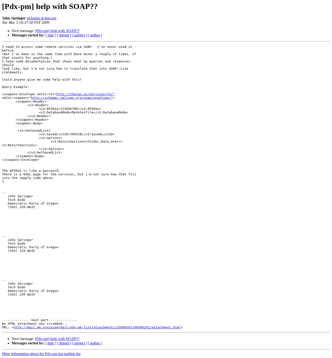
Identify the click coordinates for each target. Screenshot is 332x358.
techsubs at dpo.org (41, 18)
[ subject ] (79, 35)
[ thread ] (64, 35)
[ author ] (95, 35)
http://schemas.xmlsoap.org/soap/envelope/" (72, 98)
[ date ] (50, 35)
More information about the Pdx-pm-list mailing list (41, 354)
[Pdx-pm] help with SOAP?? (57, 31)
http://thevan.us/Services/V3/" (85, 94)
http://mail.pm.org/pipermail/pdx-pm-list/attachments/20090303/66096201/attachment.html (97, 327)
